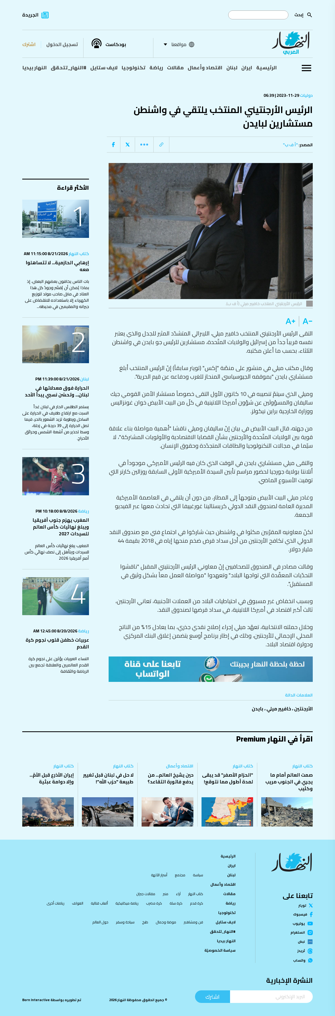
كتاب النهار (78, 253)
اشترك (29, 44)
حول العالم (100, 922)
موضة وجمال (166, 922)
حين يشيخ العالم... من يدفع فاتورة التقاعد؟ (170, 778)
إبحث (299, 15)
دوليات (306, 95)
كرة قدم (196, 903)
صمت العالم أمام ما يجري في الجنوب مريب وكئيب (289, 782)
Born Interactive (36, 1000)
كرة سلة (176, 903)
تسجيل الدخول (62, 44)
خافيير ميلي (278, 708)
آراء (178, 893)
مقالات (175, 67)
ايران (246, 67)
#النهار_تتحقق (68, 67)
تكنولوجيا (133, 67)
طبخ (145, 922)
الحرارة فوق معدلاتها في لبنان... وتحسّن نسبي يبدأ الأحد (57, 391)
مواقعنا (178, 44)
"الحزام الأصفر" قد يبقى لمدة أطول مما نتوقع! (227, 778)
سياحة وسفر (125, 922)
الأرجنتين (303, 708)
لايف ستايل (104, 67)
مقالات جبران (145, 893)
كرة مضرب (154, 903)
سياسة (198, 875)
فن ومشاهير (193, 922)
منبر (165, 893)
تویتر (302, 905)
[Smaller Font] (306, 321)
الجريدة (30, 14)
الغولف (77, 903)
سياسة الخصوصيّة (220, 950)
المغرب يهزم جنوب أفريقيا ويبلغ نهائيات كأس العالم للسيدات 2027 (60, 527)
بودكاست (115, 44)
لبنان (231, 67)
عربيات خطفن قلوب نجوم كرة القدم (57, 643)
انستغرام (298, 932)
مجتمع (180, 875)
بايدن (257, 708)
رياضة (156, 67)
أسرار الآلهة (159, 875)
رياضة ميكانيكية (126, 903)
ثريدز (301, 951)
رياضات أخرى (55, 903)
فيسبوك (300, 914)
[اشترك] (211, 669)
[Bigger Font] (290, 321)
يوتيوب (299, 923)
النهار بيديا (34, 67)
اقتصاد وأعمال (205, 67)
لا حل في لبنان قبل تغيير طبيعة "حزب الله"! (108, 778)
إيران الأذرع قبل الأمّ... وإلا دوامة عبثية (52, 778)
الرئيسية (266, 67)
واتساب (299, 960)
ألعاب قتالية (99, 903)
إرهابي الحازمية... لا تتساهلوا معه (57, 266)
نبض (301, 941)
